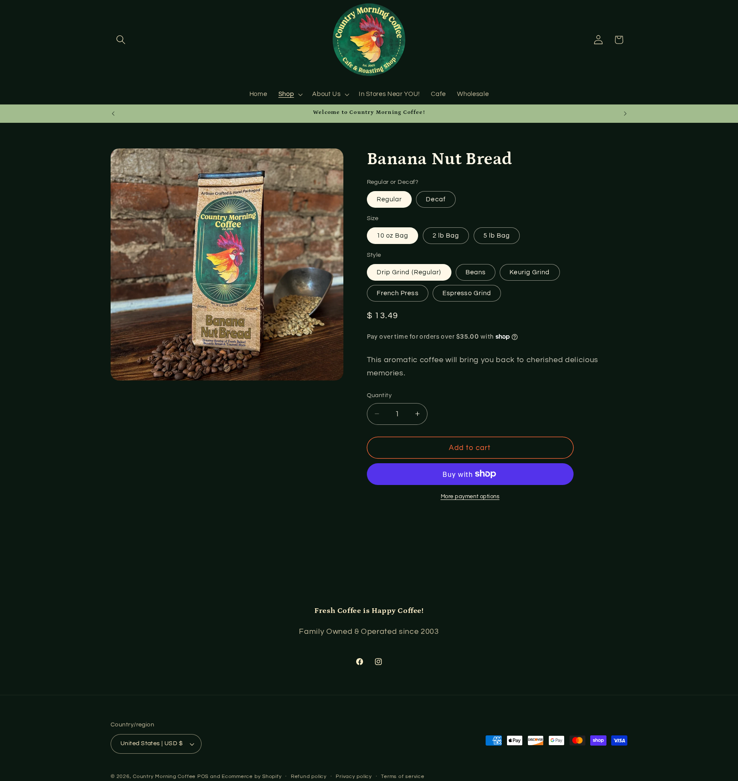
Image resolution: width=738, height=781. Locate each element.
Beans (476, 271)
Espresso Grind (466, 292)
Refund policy (309, 776)
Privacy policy (354, 776)
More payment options (470, 496)
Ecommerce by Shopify (251, 776)
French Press (398, 292)
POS (202, 776)
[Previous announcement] (113, 113)
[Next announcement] (625, 113)
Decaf (436, 198)
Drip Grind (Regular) (409, 271)
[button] (121, 39)
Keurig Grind (530, 271)
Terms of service (402, 776)
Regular (389, 198)
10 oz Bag (393, 235)
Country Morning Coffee (164, 776)
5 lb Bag (496, 235)
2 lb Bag (446, 235)
